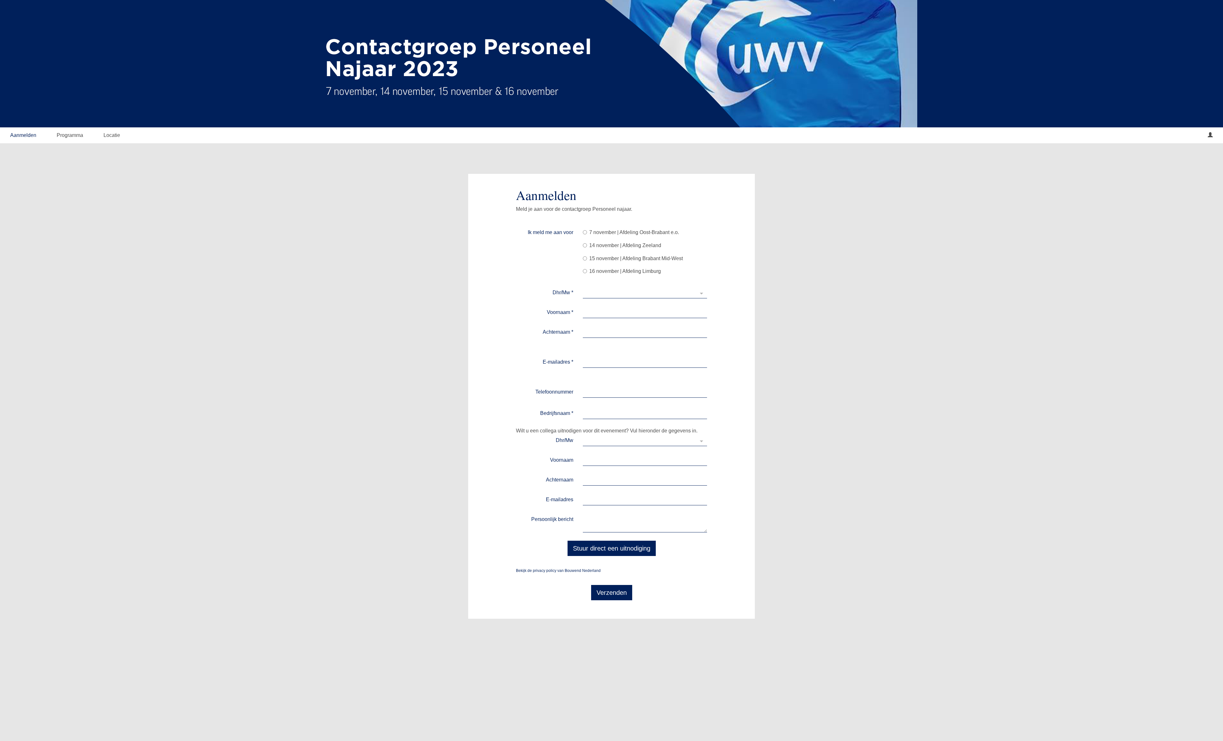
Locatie (112, 135)
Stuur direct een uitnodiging (611, 548)
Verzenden (612, 592)
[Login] (1210, 135)
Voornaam (560, 312)
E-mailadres (558, 362)
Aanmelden (23, 135)
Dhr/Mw (563, 292)
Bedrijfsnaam (556, 413)
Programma (70, 135)
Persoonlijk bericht (552, 519)
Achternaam (558, 332)
